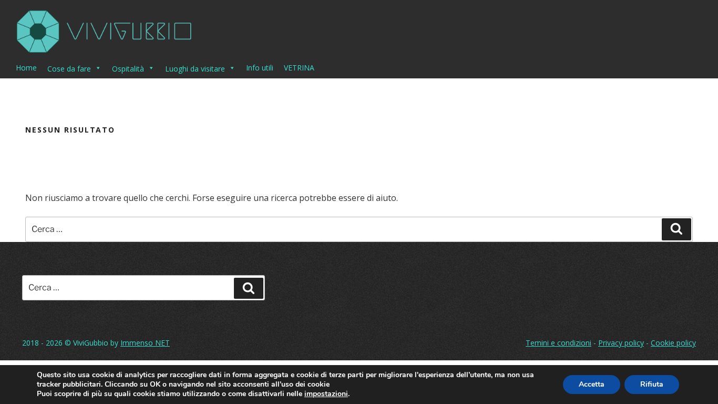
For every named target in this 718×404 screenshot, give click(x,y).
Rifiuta (651, 384)
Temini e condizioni (558, 343)
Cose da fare (69, 69)
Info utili (259, 68)
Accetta (591, 384)
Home (26, 68)
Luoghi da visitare (195, 69)
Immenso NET (145, 343)
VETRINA (299, 68)
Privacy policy (621, 343)
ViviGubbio (90, 343)
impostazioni (326, 394)
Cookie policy (673, 343)
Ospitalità (128, 69)
